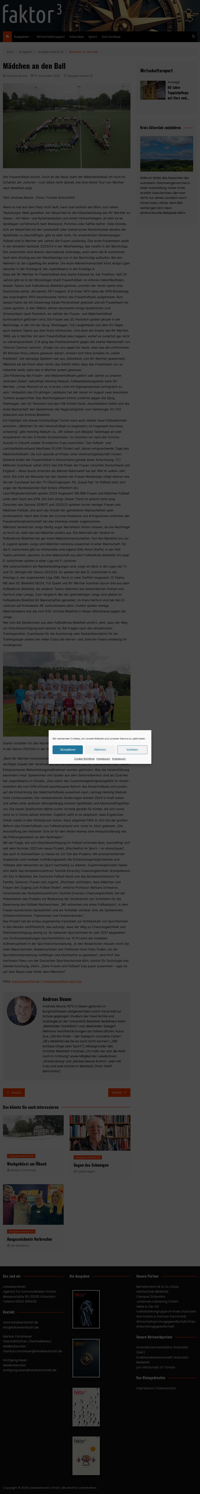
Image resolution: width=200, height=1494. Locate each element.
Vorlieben (132, 749)
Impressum (103, 758)
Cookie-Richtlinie (84, 758)
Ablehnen (100, 749)
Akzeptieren (67, 749)
